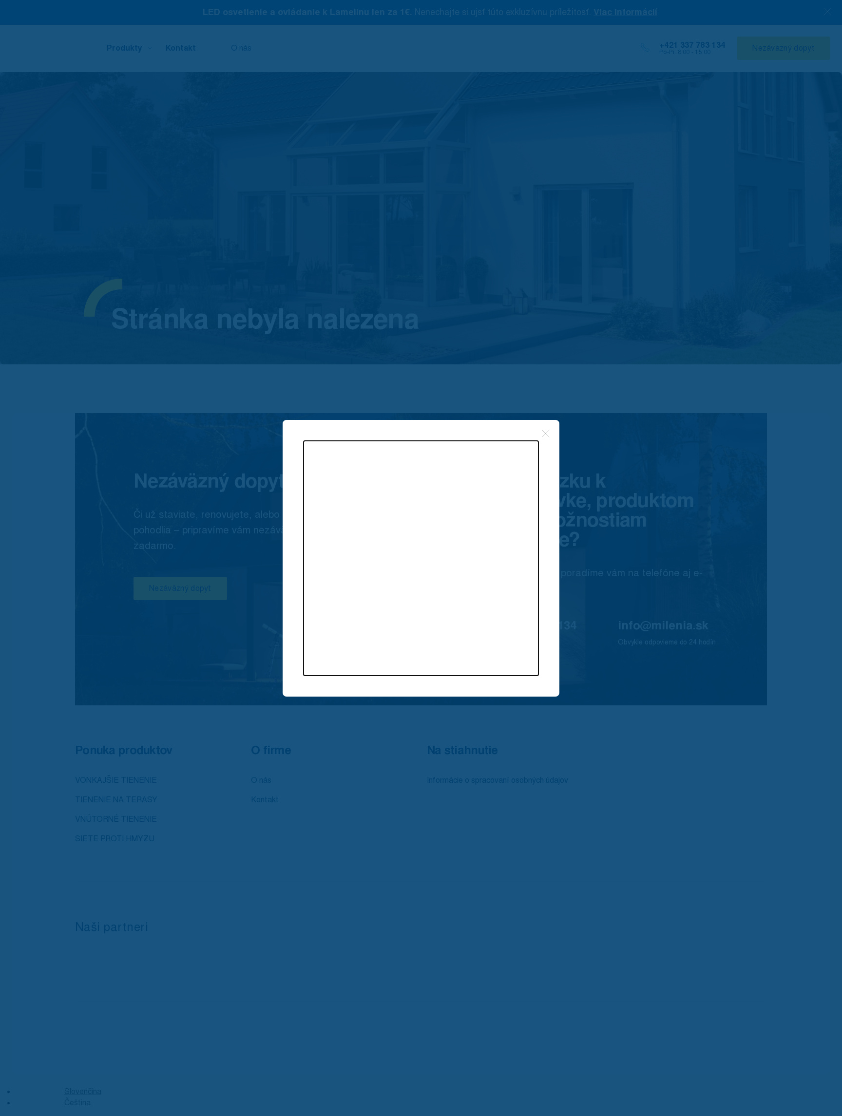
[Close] (545, 433)
